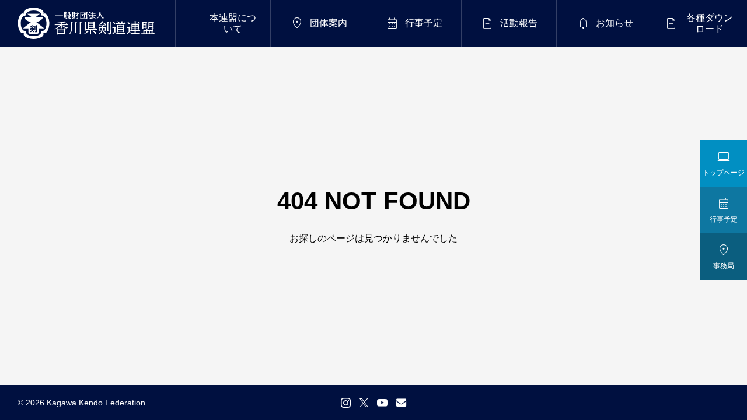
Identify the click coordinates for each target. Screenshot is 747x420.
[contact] (401, 402)
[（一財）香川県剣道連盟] (90, 23)
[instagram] (346, 402)
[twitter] (363, 402)
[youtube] (382, 402)
